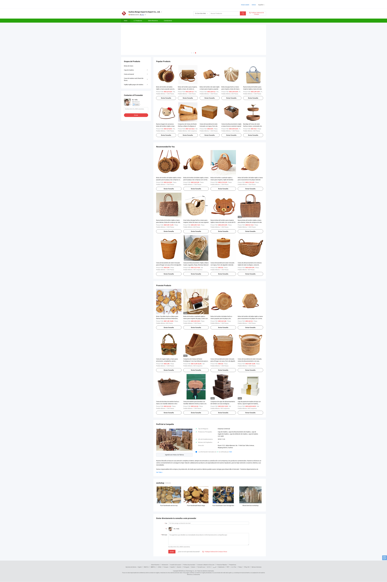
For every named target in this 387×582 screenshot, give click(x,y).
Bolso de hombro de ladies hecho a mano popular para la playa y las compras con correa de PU (221, 318)
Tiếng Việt (247, 567)
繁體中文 (153, 567)
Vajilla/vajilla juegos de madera (133, 84)
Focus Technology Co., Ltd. (189, 571)
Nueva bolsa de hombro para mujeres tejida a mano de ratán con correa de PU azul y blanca (252, 89)
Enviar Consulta (166, 98)
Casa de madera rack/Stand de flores (133, 79)
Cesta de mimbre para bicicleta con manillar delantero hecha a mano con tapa (194, 404)
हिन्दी (228, 567)
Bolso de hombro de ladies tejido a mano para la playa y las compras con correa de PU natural (195, 180)
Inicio (125, 20)
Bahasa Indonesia (256, 567)
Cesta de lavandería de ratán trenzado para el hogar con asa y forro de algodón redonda (223, 361)
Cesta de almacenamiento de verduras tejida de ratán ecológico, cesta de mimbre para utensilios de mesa (250, 265)
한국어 (209, 567)
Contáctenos (168, 20)
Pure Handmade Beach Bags (196, 505)
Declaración (165, 564)
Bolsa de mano (128, 66)
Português (186, 567)
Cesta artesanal (129, 74)
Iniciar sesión (245, 5)
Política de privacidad (189, 564)
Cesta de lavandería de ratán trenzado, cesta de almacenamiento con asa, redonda (250, 361)
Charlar (137, 104)
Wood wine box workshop (250, 505)
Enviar (172, 552)
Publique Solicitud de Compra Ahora (214, 552)
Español (172, 567)
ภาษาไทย (233, 567)
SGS (230, 452)
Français (165, 567)
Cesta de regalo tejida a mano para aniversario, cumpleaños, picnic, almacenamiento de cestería (167, 361)
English (140, 567)
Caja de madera (129, 70)
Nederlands (221, 567)
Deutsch (179, 567)
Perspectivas (232, 564)
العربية (214, 567)
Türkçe (240, 567)
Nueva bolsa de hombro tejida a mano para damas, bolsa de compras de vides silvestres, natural (168, 222)
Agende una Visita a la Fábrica (174, 455)
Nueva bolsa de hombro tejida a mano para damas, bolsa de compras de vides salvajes (250, 222)
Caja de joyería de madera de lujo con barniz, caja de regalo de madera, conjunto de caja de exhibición (249, 404)
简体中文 (146, 567)
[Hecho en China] (134, 4)
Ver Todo (159, 472)
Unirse (254, 5)
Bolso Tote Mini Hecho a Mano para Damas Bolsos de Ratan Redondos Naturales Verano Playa (167, 318)
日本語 (159, 567)
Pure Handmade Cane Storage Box (223, 505)
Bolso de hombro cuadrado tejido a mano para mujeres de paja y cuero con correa (195, 318)
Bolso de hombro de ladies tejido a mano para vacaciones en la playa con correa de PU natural (250, 318)
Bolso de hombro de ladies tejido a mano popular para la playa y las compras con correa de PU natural (168, 180)
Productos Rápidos (222, 564)
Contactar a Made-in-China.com (205, 564)
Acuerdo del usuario (175, 564)
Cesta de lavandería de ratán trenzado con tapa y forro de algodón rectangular (208, 126)
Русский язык (201, 567)
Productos (138, 20)
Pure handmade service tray (169, 505)
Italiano (193, 567)
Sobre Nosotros (153, 20)
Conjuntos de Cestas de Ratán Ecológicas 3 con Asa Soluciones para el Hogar (195, 361)
